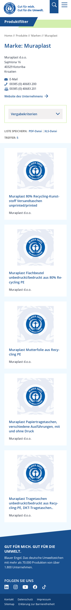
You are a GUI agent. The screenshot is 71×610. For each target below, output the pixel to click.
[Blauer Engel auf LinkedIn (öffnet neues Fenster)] (6, 587)
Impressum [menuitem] (44, 599)
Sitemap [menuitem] (9, 604)
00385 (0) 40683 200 (22, 84)
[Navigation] (64, 4)
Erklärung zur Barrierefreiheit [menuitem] (36, 604)
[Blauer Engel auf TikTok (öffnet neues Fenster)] (44, 587)
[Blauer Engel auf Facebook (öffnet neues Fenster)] (35, 587)
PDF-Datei (35, 131)
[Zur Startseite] (25, 8)
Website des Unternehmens (23, 96)
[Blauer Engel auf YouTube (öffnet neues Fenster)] (25, 587)
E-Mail (13, 79)
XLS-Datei (50, 131)
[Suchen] (54, 4)
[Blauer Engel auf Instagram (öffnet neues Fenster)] (15, 587)
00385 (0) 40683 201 (22, 89)
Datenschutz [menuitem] (25, 599)
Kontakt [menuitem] (9, 599)
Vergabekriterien (24, 114)
